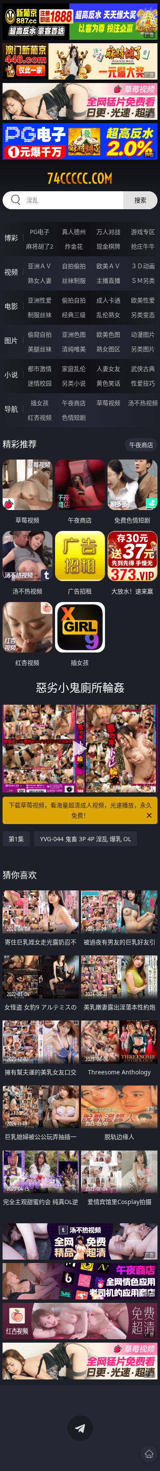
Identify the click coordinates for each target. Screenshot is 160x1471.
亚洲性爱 (40, 300)
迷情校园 (40, 383)
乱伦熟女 (108, 315)
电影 (11, 306)
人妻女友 (108, 369)
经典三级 (74, 315)
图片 (11, 340)
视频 (11, 272)
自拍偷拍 (74, 266)
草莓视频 (108, 403)
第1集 (16, 839)
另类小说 (74, 383)
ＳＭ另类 (143, 280)
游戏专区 (143, 232)
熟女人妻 (40, 280)
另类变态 (143, 315)
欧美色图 (108, 334)
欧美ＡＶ (108, 266)
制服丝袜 (40, 315)
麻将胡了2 (39, 246)
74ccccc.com (80, 178)
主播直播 (108, 280)
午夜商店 (74, 403)
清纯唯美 (74, 349)
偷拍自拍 (74, 300)
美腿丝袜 (40, 349)
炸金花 (74, 246)
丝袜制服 (74, 280)
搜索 (140, 200)
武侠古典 (143, 369)
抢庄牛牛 (143, 246)
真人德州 (74, 232)
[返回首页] (148, 1453)
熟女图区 (108, 349)
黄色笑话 (108, 383)
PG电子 (39, 232)
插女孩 (40, 403)
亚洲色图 (74, 334)
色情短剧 (74, 417)
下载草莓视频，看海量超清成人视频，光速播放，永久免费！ (80, 810)
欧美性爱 (143, 300)
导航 (11, 409)
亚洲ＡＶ (40, 266)
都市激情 (40, 369)
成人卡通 (108, 300)
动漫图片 (143, 334)
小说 (11, 375)
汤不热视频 (143, 403)
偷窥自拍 (40, 334)
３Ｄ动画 (143, 266)
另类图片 (143, 349)
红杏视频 (40, 417)
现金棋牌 (108, 246)
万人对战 (108, 232)
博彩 (11, 238)
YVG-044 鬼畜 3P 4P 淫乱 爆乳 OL (85, 839)
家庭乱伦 (74, 369)
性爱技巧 (143, 383)
